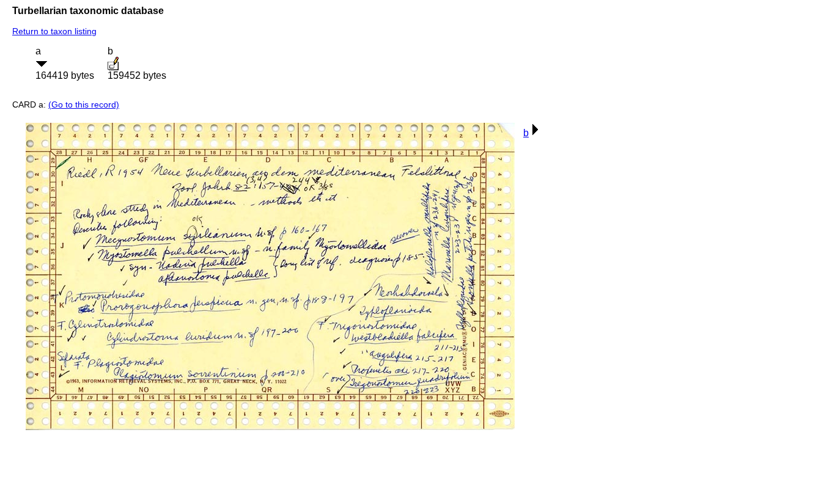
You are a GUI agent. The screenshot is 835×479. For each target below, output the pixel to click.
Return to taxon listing (54, 31)
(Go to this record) (83, 104)
